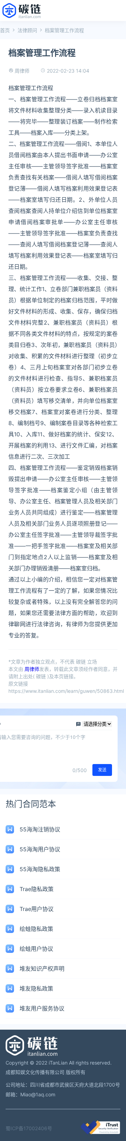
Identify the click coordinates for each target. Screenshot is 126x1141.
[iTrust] (100, 1132)
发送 (102, 769)
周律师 (22, 71)
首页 (5, 30)
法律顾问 (27, 30)
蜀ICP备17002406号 (29, 1128)
